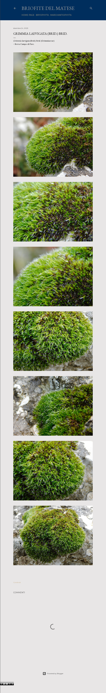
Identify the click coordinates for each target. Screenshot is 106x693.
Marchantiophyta (60, 15)
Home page (28, 15)
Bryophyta (42, 15)
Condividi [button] (17, 582)
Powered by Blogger (55, 673)
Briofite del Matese (48, 8)
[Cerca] (91, 7)
